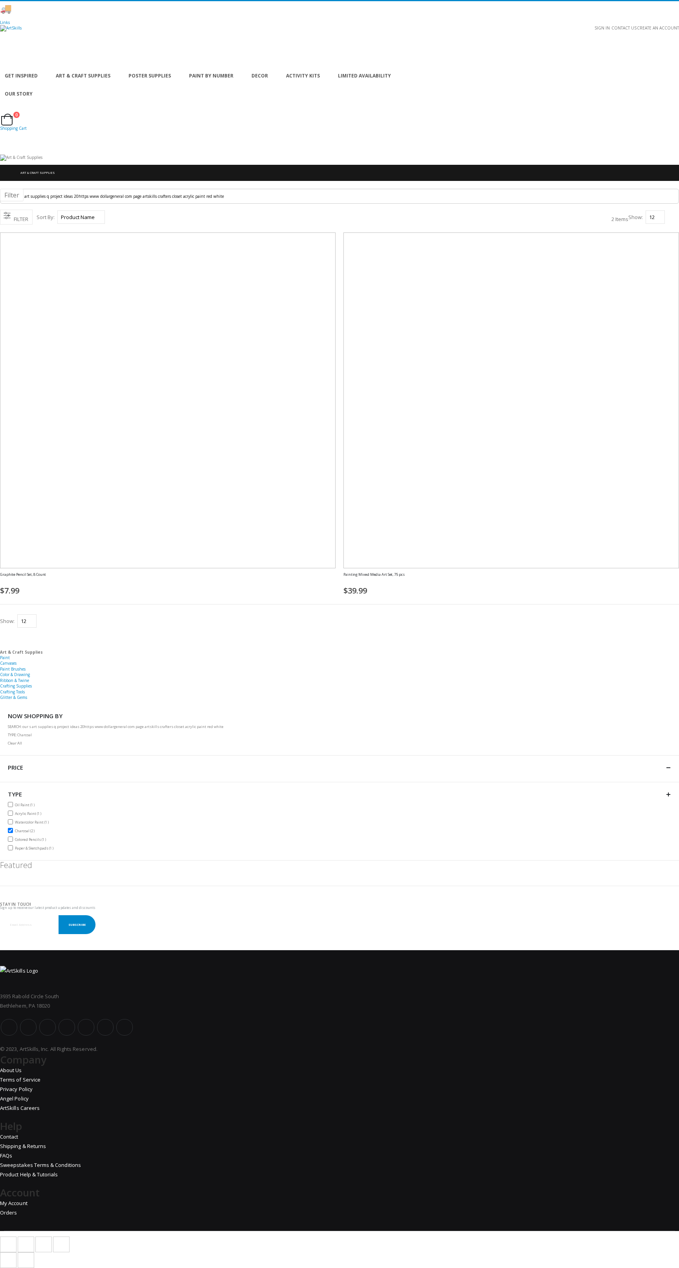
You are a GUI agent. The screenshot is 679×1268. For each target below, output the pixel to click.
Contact (9, 1136)
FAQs (6, 1155)
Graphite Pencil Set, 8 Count (23, 574)
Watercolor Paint (33, 822)
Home (6, 173)
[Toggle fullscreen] (43, 1244)
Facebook (9, 1027)
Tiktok (105, 1027)
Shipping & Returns (23, 1146)
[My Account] (2, 111)
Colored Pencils (31, 839)
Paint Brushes (13, 669)
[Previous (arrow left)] (8, 1260)
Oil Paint (26, 804)
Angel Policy (14, 1098)
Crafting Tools (12, 692)
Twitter (28, 1027)
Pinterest (86, 1027)
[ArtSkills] (339, 46)
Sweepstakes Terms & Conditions (40, 1164)
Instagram (67, 1027)
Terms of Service (20, 1079)
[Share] (26, 1244)
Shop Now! (137, 9)
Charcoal (26, 830)
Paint (5, 657)
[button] (333, 578)
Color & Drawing (15, 674)
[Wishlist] (8, 111)
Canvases (8, 663)
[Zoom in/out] (61, 1244)
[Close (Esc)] (8, 1244)
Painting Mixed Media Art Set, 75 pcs (374, 574)
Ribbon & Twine (14, 680)
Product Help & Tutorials (29, 1174)
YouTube (47, 1027)
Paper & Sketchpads (35, 848)
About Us (11, 1070)
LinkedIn (124, 1027)
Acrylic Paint (29, 813)
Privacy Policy (16, 1089)
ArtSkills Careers (20, 1107)
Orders (8, 1212)
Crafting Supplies (16, 686)
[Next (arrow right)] (26, 1260)
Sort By (45, 217)
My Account (14, 1203)
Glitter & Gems (13, 697)
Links (5, 22)
